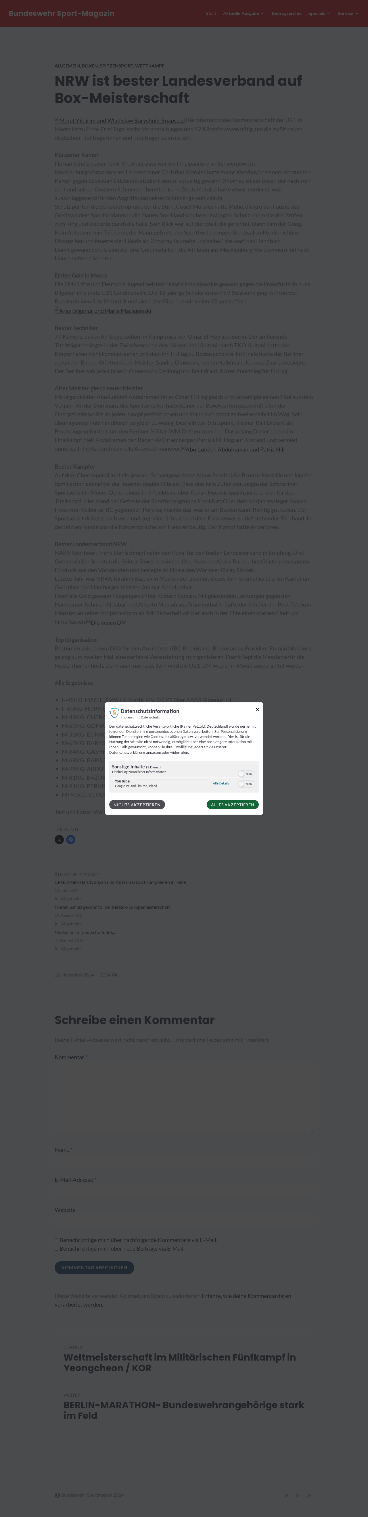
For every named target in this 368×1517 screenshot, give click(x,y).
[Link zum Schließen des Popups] (257, 710)
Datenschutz (150, 717)
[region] (184, 777)
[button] (241, 773)
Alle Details (221, 783)
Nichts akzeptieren (137, 804)
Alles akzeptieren (232, 804)
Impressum (129, 717)
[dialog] (184, 758)
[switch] (246, 773)
